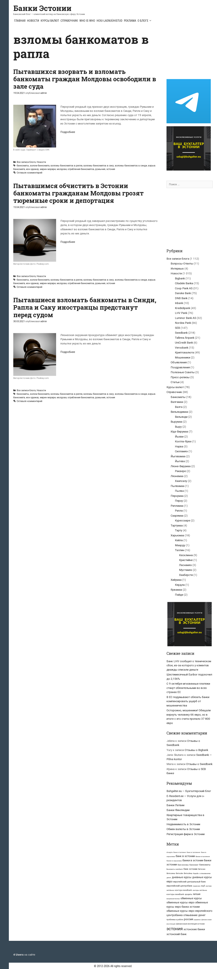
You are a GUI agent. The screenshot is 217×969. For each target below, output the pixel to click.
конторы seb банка (200, 890)
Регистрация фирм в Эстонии (186, 834)
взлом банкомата (39, 165)
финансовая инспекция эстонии (190, 924)
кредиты (188, 894)
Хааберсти (186, 575)
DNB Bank (181, 298)
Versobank (181, 347)
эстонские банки (194, 929)
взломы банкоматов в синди (131, 165)
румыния (100, 169)
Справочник (69, 20)
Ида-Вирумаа (179, 431)
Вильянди (181, 416)
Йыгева (180, 461)
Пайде (179, 594)
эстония (110, 169)
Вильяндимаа (179, 411)
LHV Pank (181, 313)
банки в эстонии (192, 860)
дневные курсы (181, 877)
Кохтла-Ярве (183, 441)
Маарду (180, 545)
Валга (178, 407)
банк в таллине (179, 852)
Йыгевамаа (178, 456)
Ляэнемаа (177, 476)
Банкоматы (178, 397)
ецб (203, 886)
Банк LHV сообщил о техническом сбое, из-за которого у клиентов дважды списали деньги (189, 665)
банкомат (194, 865)
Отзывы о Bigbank (196, 750)
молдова (62, 169)
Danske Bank (183, 293)
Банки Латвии (175, 805)
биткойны (188, 873)
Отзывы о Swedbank (199, 764)
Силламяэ (181, 451)
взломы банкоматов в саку (98, 165)
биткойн (179, 873)
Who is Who (87, 20)
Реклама (130, 20)
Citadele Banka (184, 283)
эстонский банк (177, 934)
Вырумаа (176, 421)
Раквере (180, 471)
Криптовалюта (184, 352)
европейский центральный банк (189, 881)
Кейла (179, 540)
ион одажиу (32, 169)
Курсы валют (50, 20)
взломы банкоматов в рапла (66, 165)
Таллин (179, 550)
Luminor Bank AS (185, 318)
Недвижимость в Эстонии (183, 824)
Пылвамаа (177, 486)
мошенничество (173, 899)
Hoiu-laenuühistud (109, 20)
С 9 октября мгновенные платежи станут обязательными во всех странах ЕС (188, 688)
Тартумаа (177, 525)
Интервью (177, 268)
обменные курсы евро (180, 902)
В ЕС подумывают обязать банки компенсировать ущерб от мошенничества (188, 701)
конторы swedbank (175, 894)
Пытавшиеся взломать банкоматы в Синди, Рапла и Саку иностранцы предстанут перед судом (84, 307)
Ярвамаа (176, 589)
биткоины (171, 873)
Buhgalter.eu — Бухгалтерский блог (189, 791)
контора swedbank (183, 890)
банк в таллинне (193, 852)
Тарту (178, 530)
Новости (33, 20)
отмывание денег (194, 915)
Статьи (175, 382)
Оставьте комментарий (29, 172)
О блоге (143, 20)
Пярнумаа (177, 496)
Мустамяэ (185, 570)
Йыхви (179, 436)
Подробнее (67, 132)
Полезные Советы (183, 372)
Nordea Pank (183, 323)
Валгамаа (177, 402)
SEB (177, 328)
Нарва (179, 446)
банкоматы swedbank (175, 869)
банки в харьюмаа (174, 861)
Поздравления (180, 367)
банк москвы (183, 865)
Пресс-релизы (180, 377)
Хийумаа (176, 579)
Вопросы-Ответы (182, 263)
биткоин (201, 869)
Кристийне (186, 560)
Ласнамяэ (185, 565)
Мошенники (182, 357)
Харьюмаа (177, 535)
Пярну (179, 500)
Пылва (179, 491)
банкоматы (23, 165)
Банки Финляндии (178, 810)
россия (188, 919)
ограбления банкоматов (81, 169)
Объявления (179, 362)
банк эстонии (190, 869)
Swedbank (181, 332)
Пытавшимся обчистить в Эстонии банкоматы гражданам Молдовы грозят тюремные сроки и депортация (78, 193)
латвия (196, 894)
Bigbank (180, 278)
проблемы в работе (175, 920)
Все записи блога (26, 162)
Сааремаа (177, 515)
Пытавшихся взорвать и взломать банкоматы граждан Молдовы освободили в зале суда (84, 78)
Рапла (179, 510)
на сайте (24, 954)
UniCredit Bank (184, 342)
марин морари (48, 169)
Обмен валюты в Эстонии (183, 829)
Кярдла (180, 585)
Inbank (179, 303)
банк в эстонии (185, 856)
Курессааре (182, 520)
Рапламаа (177, 505)
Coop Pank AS (183, 288)
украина (197, 920)
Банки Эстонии (42, 8)
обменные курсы (191, 898)
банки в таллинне (203, 856)
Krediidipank (182, 308)
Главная (20, 20)
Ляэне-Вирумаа (181, 466)
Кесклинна (186, 555)
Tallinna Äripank (184, 337)
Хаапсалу (181, 481)
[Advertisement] (191, 52)
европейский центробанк (179, 885)
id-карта (170, 852)
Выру (178, 426)
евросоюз (196, 886)
